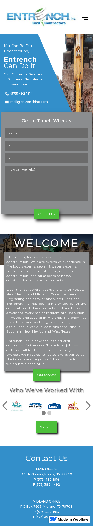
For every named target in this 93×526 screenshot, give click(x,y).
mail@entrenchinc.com (26, 102)
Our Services (46, 375)
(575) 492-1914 (21, 93)
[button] (85, 17)
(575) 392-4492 (48, 485)
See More (46, 427)
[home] (41, 17)
